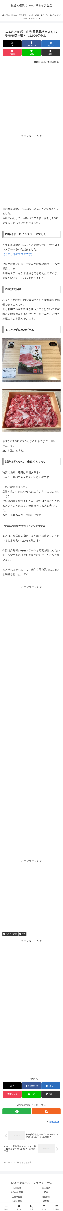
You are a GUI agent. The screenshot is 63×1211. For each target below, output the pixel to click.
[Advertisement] (31, 97)
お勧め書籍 (17, 1201)
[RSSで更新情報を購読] (46, 1111)
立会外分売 (17, 1196)
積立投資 (46, 1196)
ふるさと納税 (11, 934)
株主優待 (46, 1188)
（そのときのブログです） (18, 254)
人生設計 (17, 1188)
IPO (46, 1192)
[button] (50, 52)
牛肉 (24, 934)
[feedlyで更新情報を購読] (16, 1111)
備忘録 (46, 1201)
